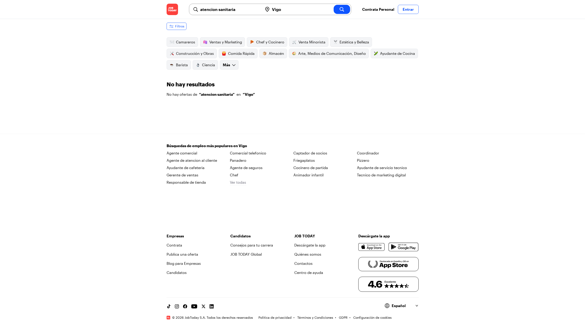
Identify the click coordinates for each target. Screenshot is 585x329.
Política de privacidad (275, 317)
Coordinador (368, 153)
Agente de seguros (246, 167)
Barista (182, 65)
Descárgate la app (309, 245)
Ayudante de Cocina (397, 53)
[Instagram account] (177, 306)
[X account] (203, 306)
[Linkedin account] (212, 306)
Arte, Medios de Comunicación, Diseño (332, 53)
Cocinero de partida (310, 167)
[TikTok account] (169, 306)
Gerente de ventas (182, 175)
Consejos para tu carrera (251, 245)
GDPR (343, 317)
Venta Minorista (311, 42)
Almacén (276, 53)
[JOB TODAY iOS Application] (371, 247)
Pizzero (363, 160)
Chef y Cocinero (270, 42)
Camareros (185, 42)
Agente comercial (182, 153)
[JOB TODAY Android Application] (403, 247)
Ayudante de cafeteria (186, 167)
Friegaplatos (304, 160)
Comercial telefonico (248, 153)
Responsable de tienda (186, 182)
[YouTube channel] (194, 306)
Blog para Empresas (184, 263)
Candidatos (177, 272)
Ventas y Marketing (225, 42)
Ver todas (238, 182)
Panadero (238, 160)
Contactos (303, 263)
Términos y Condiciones (315, 317)
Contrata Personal (378, 9)
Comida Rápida (241, 53)
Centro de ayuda (308, 272)
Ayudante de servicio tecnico (382, 167)
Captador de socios (310, 153)
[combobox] (229, 9)
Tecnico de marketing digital (381, 175)
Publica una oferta (182, 254)
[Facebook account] (185, 306)
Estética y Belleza (354, 42)
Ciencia (208, 65)
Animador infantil (308, 175)
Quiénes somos (307, 254)
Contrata (174, 245)
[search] (342, 9)
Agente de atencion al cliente (192, 160)
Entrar (408, 9)
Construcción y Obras (195, 53)
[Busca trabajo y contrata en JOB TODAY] (172, 9)
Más (226, 65)
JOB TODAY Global (246, 254)
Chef (234, 175)
